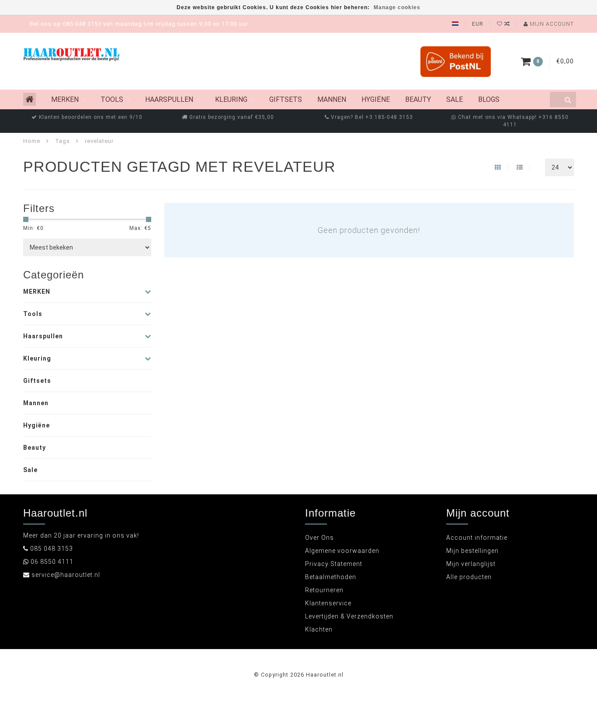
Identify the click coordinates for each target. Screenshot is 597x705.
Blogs (489, 99)
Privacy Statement (333, 563)
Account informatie (476, 537)
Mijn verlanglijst (471, 563)
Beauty (418, 99)
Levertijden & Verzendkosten (349, 616)
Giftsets (285, 99)
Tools (112, 99)
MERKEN (65, 99)
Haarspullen (169, 99)
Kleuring (231, 99)
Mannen (331, 99)
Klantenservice (328, 603)
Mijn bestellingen (472, 550)
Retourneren (324, 590)
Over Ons (319, 537)
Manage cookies (397, 7)
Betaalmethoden (330, 576)
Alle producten (469, 576)
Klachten (319, 629)
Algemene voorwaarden (342, 550)
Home (31, 141)
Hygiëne (375, 99)
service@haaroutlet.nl (65, 574)
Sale (454, 99)
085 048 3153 (51, 548)
